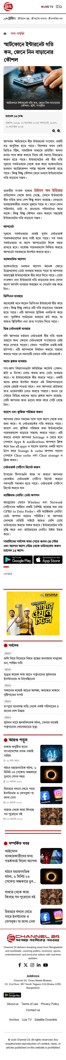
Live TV (27, 1019)
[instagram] (32, 965)
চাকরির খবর (57, 18)
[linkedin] (38, 965)
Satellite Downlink (45, 1019)
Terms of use (29, 1004)
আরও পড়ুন (17, 740)
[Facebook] (19, 965)
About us (12, 1004)
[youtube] (45, 965)
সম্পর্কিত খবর (18, 844)
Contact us (33, 1010)
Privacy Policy (50, 1004)
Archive (14, 1019)
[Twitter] (26, 965)
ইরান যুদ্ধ (25, 18)
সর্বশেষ (13, 646)
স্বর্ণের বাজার (40, 18)
